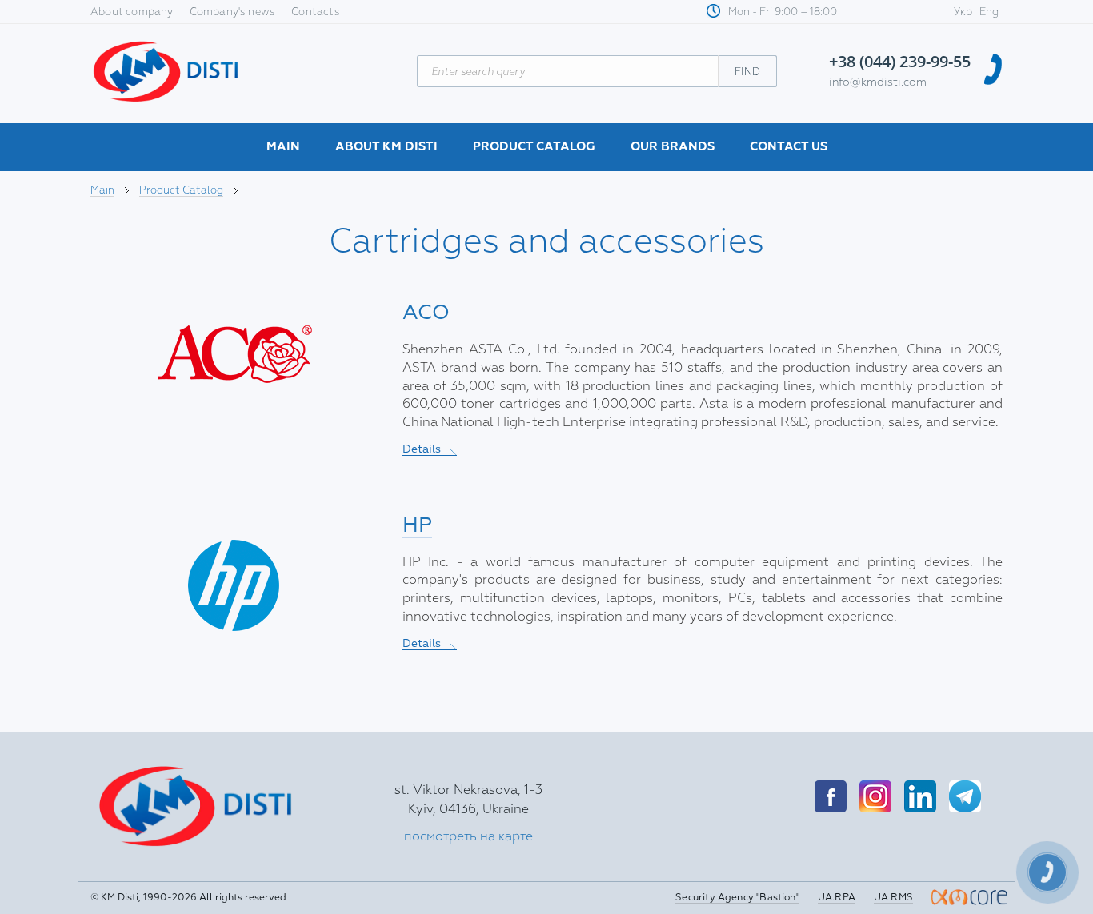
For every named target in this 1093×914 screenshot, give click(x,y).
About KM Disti (386, 146)
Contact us (788, 146)
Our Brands (673, 146)
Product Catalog (534, 146)
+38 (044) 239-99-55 (900, 61)
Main (283, 146)
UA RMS (893, 898)
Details (429, 449)
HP (417, 525)
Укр (963, 12)
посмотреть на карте (468, 836)
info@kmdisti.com (878, 82)
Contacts (315, 12)
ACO (426, 312)
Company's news (233, 12)
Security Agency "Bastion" (737, 898)
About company (132, 12)
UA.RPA (836, 898)
